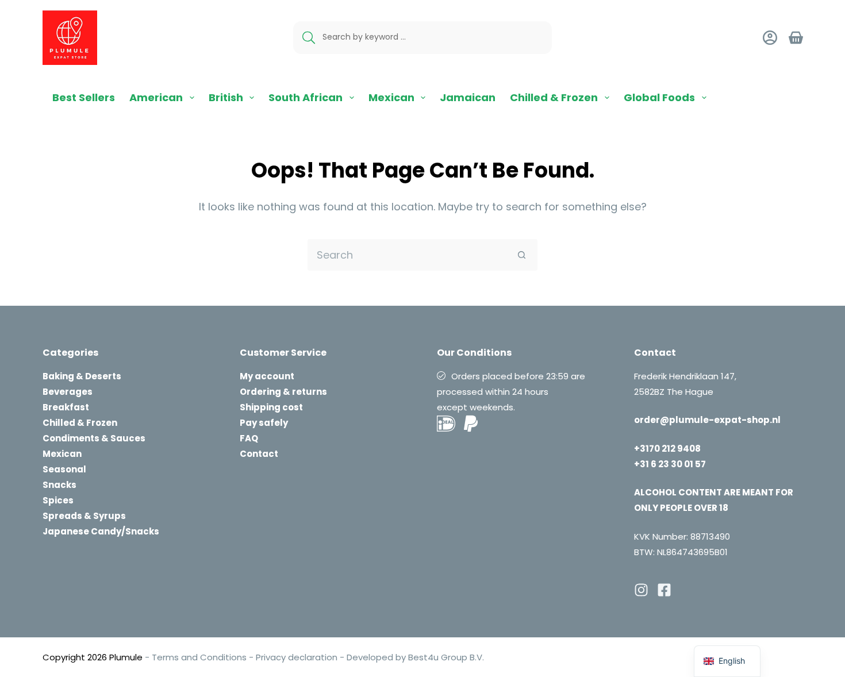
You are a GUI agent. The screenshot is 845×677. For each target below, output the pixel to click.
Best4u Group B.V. (445, 657)
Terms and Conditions (199, 657)
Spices (58, 500)
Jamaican (468, 97)
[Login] (770, 37)
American (156, 97)
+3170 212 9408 (667, 449)
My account (267, 376)
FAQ (249, 438)
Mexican (391, 97)
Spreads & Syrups (84, 516)
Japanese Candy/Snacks (101, 531)
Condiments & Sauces (94, 438)
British (226, 97)
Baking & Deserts (82, 376)
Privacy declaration (296, 657)
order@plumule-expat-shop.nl (707, 420)
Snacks (59, 485)
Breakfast (66, 407)
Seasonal (64, 469)
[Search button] (521, 255)
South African (305, 97)
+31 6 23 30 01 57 (670, 464)
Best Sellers (83, 97)
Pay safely (264, 423)
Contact (259, 454)
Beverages (68, 392)
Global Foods (659, 97)
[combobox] (407, 255)
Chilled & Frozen (554, 97)
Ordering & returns (283, 392)
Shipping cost (271, 407)
